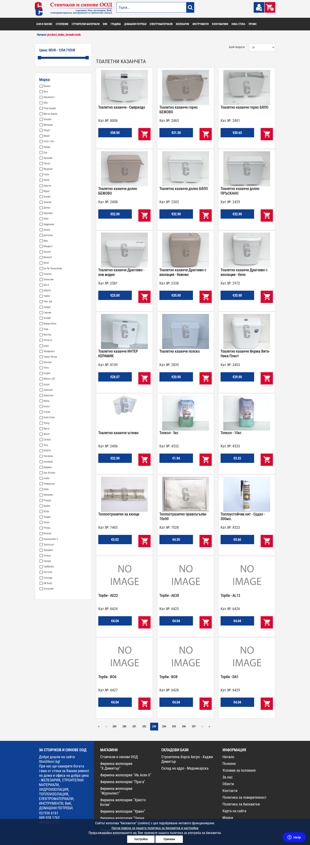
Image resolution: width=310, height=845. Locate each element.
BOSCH (47, 450)
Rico (45, 91)
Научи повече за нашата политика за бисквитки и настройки (155, 828)
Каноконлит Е (50, 539)
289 (114, 726)
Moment (47, 257)
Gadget (47, 307)
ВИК (105, 24)
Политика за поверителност (244, 797)
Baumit (47, 251)
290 (124, 726)
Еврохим (48, 213)
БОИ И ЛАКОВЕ (44, 24)
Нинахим (48, 494)
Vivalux (47, 555)
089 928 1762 (49, 817)
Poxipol (47, 500)
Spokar (46, 505)
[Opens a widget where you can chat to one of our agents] (294, 837)
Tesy (45, 445)
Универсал (49, 483)
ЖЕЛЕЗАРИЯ (182, 24)
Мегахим (48, 124)
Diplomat (48, 389)
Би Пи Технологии (52, 268)
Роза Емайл (49, 108)
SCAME (47, 318)
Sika (45, 102)
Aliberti (47, 290)
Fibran (46, 163)
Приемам (169, 839)
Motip (46, 400)
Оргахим (47, 158)
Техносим (48, 279)
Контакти (229, 790)
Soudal (46, 196)
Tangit (46, 130)
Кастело (47, 572)
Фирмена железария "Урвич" (122, 811)
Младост (48, 246)
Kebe (46, 489)
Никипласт (49, 97)
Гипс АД (47, 301)
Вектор (47, 334)
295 (174, 726)
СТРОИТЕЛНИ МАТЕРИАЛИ (86, 24)
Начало (228, 757)
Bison (46, 511)
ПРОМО (252, 24)
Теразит (47, 202)
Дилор (46, 207)
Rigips (46, 191)
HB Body (47, 583)
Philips (46, 527)
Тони (45, 329)
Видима (47, 467)
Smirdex (47, 362)
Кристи (47, 185)
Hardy (46, 180)
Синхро (47, 561)
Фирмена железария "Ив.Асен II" (125, 775)
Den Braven (49, 472)
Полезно (229, 763)
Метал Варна (50, 113)
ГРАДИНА (116, 24)
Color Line (48, 141)
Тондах (47, 516)
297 (194, 726)
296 (184, 726)
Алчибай (48, 461)
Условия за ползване (239, 770)
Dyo (45, 152)
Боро (46, 345)
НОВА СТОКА (238, 24)
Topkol (46, 295)
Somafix (47, 119)
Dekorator (48, 395)
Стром (46, 411)
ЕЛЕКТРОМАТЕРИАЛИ (161, 24)
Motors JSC (49, 378)
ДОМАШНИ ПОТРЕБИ (135, 24)
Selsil (46, 262)
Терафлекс (49, 351)
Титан (46, 522)
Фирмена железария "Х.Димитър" (116, 765)
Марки (227, 817)
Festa (46, 174)
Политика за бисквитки (241, 804)
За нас (227, 777)
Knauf (46, 406)
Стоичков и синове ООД (119, 757)
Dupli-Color (49, 417)
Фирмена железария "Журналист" (116, 790)
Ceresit (47, 439)
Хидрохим (48, 224)
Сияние (47, 312)
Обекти (228, 784)
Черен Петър (50, 356)
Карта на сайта (234, 811)
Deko (46, 218)
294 (164, 726)
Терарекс (48, 550)
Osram (46, 229)
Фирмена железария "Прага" (122, 782)
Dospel (46, 373)
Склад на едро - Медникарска (185, 768)
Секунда (47, 577)
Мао (45, 240)
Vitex (46, 367)
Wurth (46, 434)
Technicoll (48, 544)
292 (144, 726)
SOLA (46, 284)
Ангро (46, 384)
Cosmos (47, 274)
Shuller (47, 86)
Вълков (47, 533)
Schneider (48, 588)
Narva (46, 428)
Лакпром (48, 456)
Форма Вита (49, 323)
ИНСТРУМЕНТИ (201, 24)
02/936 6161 (48, 813)
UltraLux (47, 340)
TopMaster (48, 566)
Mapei (46, 135)
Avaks (46, 478)
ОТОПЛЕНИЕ (62, 24)
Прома (46, 147)
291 (134, 726)
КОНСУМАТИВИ (220, 24)
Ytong (46, 423)
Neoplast (48, 169)
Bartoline (48, 235)
